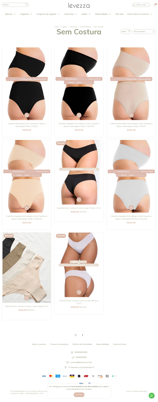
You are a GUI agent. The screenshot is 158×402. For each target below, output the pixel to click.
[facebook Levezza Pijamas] (82, 335)
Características (85, 27)
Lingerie (64, 27)
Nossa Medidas (102, 344)
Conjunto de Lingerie (47, 14)
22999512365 (81, 357)
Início (57, 27)
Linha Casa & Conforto (138, 14)
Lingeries (24, 14)
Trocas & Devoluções (59, 344)
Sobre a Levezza (39, 344)
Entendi (79, 395)
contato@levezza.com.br (81, 362)
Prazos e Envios (119, 344)
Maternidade (101, 14)
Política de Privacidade (82, 344)
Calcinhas (69, 14)
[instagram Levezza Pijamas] (75, 335)
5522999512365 (81, 352)
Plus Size (119, 14)
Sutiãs (84, 14)
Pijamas (9, 14)
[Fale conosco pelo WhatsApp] (151, 395)
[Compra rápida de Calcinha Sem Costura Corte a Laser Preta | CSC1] (79, 199)
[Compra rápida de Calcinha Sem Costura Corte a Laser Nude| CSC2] (26, 297)
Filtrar (124, 31)
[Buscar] (26, 4)
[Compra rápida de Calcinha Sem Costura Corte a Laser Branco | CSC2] (79, 292)
